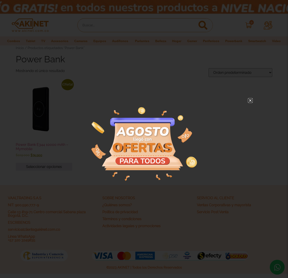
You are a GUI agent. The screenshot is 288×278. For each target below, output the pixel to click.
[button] (250, 100)
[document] (144, 139)
